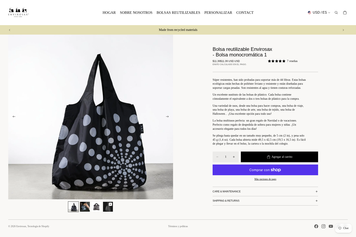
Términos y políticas (178, 226)
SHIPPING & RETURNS (226, 200)
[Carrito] (344, 12)
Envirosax (21, 226)
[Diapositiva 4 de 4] (108, 207)
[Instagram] (323, 226)
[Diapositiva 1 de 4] (73, 207)
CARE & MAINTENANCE (227, 191)
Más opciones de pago (265, 179)
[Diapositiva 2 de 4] (85, 207)
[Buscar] (336, 12)
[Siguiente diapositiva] (343, 29)
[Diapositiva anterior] (9, 29)
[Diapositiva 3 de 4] (96, 207)
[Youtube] (330, 226)
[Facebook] (316, 226)
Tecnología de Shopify (38, 226)
